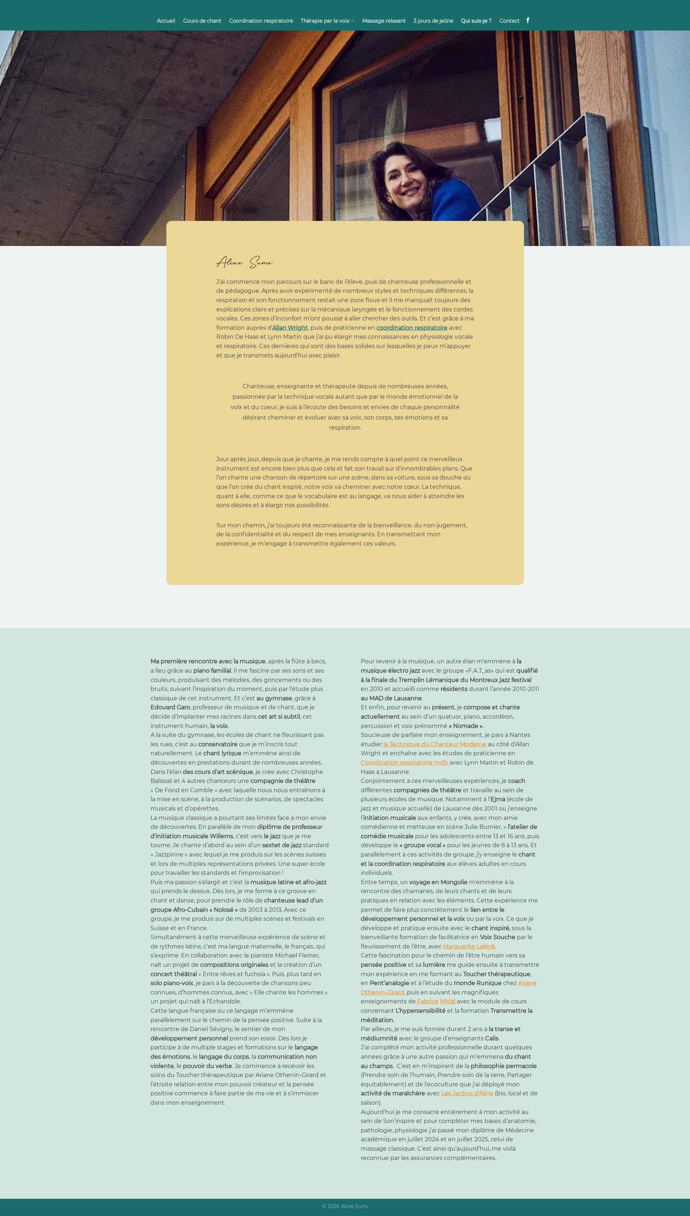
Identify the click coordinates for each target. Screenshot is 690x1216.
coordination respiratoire (411, 327)
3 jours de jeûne (433, 21)
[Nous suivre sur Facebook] (528, 20)
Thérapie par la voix (325, 21)
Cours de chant (202, 21)
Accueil (166, 21)
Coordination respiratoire (261, 21)
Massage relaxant (384, 21)
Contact (510, 21)
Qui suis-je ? (476, 21)
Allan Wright (290, 327)
